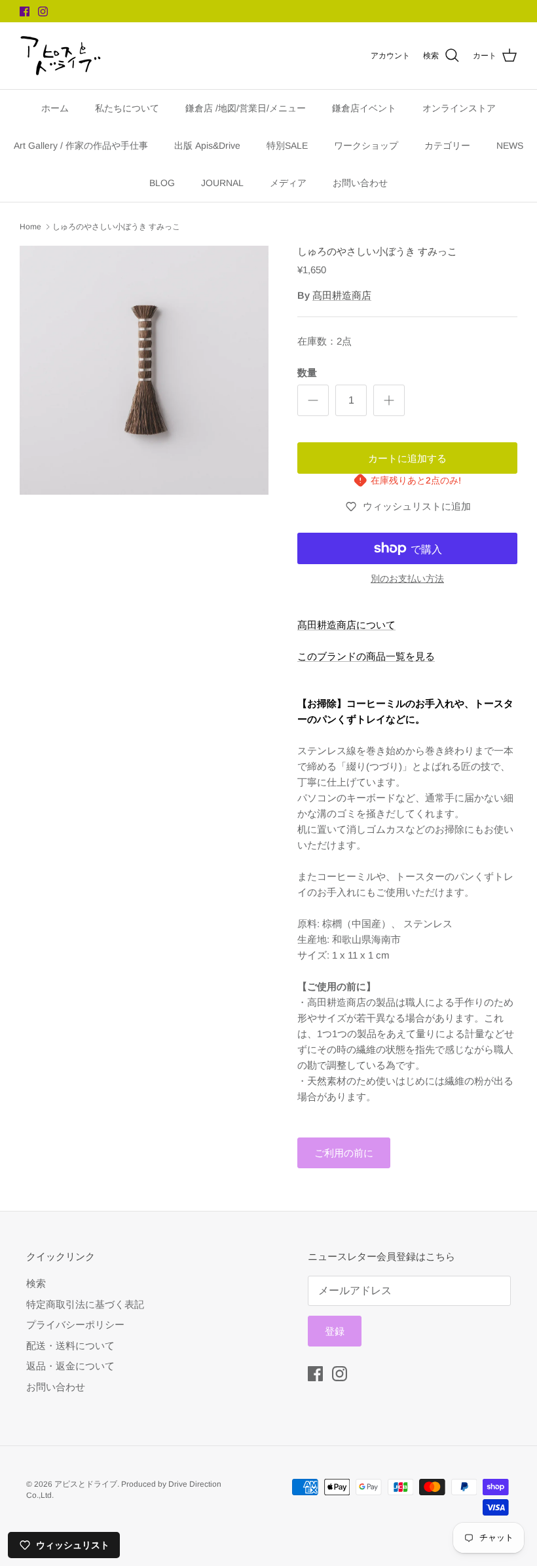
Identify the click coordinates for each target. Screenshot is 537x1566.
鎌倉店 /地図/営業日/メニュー (245, 108)
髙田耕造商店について (346, 624)
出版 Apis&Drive (207, 145)
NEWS (509, 145)
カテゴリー (447, 145)
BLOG (162, 183)
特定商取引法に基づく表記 (85, 1304)
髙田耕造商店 (341, 295)
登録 (334, 1331)
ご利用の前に (343, 1152)
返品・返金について (70, 1365)
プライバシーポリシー (75, 1324)
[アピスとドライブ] (61, 55)
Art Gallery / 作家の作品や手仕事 (81, 145)
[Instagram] (43, 11)
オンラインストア (459, 108)
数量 (307, 372)
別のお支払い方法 (407, 578)
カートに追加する (407, 458)
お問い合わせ (360, 183)
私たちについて (127, 108)
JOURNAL (222, 183)
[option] (144, 370)
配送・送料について (70, 1345)
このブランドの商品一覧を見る (366, 656)
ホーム (55, 108)
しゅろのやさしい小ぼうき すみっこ (116, 226)
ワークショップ (366, 145)
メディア (288, 183)
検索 (36, 1283)
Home (30, 226)
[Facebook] (24, 11)
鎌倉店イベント (364, 108)
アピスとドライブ (85, 1484)
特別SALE (287, 145)
